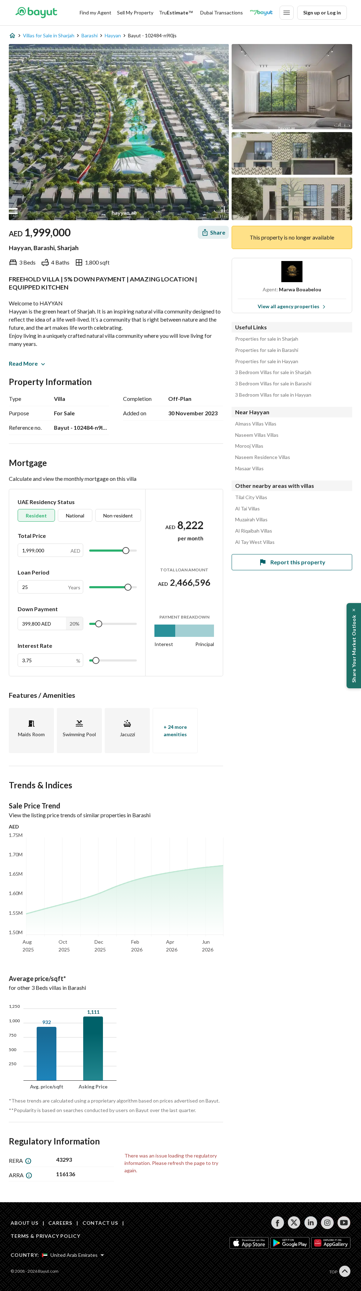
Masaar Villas (249, 468)
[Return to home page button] (36, 12)
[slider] (125, 550)
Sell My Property (135, 12)
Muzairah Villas (251, 519)
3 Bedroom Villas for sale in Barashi (273, 383)
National (75, 516)
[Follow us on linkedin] (310, 1222)
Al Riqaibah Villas (253, 531)
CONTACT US (100, 1223)
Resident (36, 516)
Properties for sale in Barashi (266, 350)
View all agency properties (288, 306)
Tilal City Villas (251, 497)
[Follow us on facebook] (277, 1222)
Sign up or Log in (322, 12)
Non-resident (118, 516)
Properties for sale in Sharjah (266, 339)
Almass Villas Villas (255, 424)
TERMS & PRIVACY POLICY (45, 1236)
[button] (354, 645)
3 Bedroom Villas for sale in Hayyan (273, 395)
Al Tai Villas (247, 508)
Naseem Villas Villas (257, 435)
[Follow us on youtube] (343, 1222)
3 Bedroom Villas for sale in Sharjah (273, 372)
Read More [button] (23, 363)
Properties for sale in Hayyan (266, 361)
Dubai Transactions (221, 12)
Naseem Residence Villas (262, 457)
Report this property (297, 562)
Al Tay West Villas (255, 542)
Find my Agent (95, 12)
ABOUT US (24, 1223)
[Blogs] (261, 13)
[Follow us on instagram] (327, 1222)
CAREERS (60, 1223)
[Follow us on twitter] (294, 1222)
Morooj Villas (249, 446)
